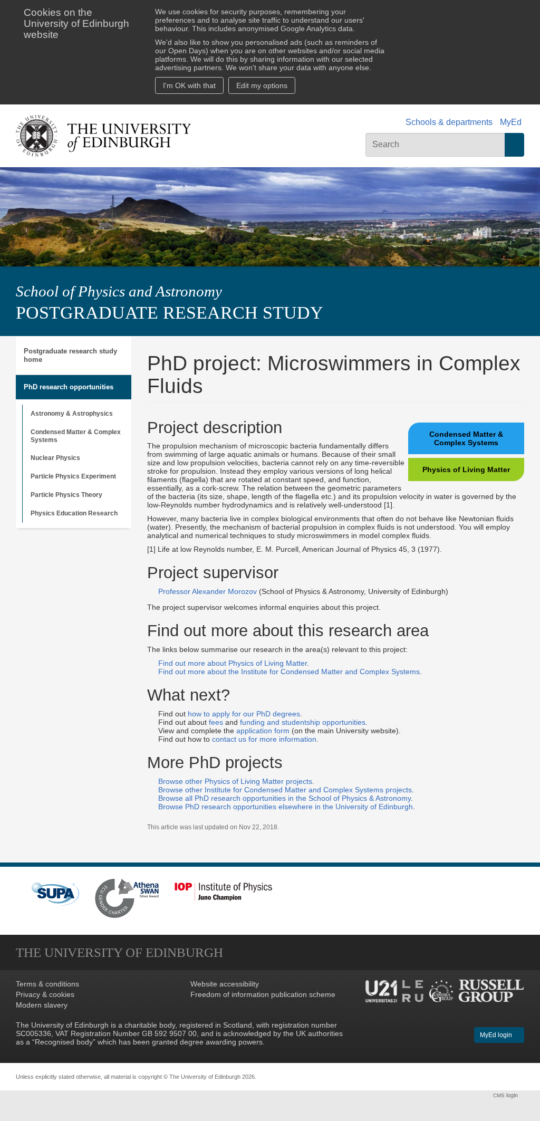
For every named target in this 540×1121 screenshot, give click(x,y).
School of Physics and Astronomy (119, 291)
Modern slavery (42, 1005)
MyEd (511, 122)
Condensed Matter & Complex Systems (76, 436)
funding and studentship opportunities (302, 722)
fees (216, 722)
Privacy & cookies (45, 994)
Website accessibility (224, 984)
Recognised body (64, 1042)
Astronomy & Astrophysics (72, 413)
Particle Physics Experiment (73, 476)
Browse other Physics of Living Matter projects (235, 781)
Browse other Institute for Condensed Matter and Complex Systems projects (285, 789)
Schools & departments (449, 122)
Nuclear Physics (55, 458)
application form (263, 730)
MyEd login (497, 1035)
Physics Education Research (74, 513)
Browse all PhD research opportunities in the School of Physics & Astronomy (284, 798)
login (506, 1095)
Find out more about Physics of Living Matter (232, 663)
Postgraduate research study (169, 312)
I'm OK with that (189, 85)
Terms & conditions (47, 984)
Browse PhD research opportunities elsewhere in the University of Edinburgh (285, 806)
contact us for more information (264, 739)
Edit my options (261, 85)
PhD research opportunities (68, 387)
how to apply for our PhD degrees (244, 714)
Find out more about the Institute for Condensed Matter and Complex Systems (289, 671)
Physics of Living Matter (466, 469)
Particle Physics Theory (66, 495)
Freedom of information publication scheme (262, 994)
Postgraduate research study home (70, 355)
